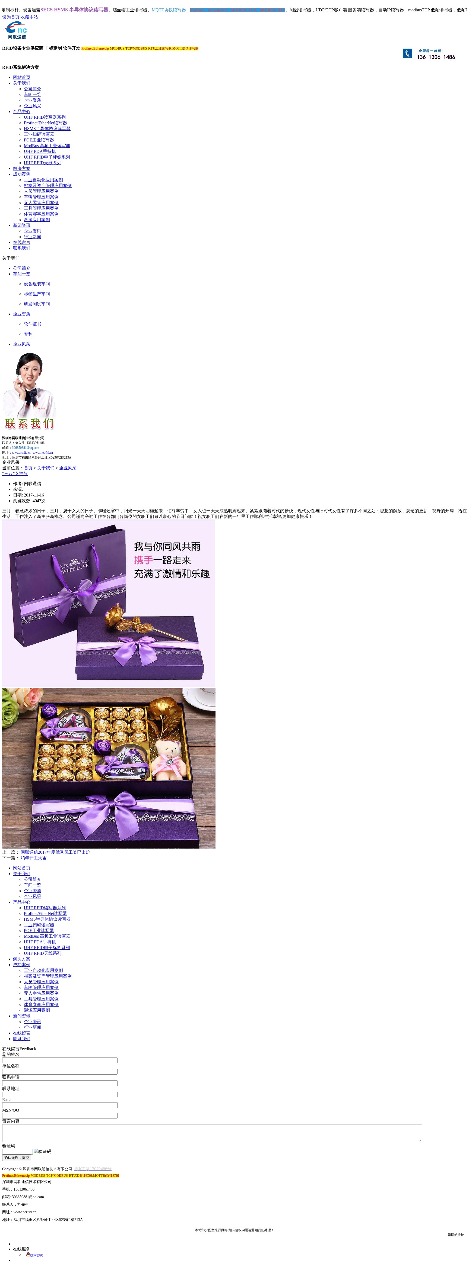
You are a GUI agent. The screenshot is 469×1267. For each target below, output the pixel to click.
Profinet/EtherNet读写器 (45, 123)
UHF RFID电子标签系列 (47, 157)
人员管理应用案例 (41, 191)
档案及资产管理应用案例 (48, 185)
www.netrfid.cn (43, 452)
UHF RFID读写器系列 (45, 117)
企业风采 (32, 106)
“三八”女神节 (15, 473)
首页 (28, 468)
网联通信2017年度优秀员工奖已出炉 (55, 852)
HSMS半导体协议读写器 (47, 128)
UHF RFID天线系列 (42, 162)
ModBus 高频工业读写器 (47, 145)
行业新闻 (32, 236)
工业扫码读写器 (39, 134)
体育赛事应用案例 (41, 214)
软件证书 (32, 324)
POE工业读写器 (39, 140)
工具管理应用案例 (41, 208)
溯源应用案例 (37, 219)
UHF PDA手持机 (40, 151)
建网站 (453, 1235)
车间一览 (32, 94)
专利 (28, 334)
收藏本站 (29, 17)
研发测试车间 (37, 304)
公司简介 (32, 88)
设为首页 (11, 17)
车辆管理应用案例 (41, 197)
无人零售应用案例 (41, 202)
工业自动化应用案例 (43, 180)
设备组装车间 (37, 284)
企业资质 (32, 100)
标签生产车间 (37, 294)
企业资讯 (32, 231)
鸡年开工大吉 (34, 858)
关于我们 (46, 468)
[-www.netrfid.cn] (14, 38)
